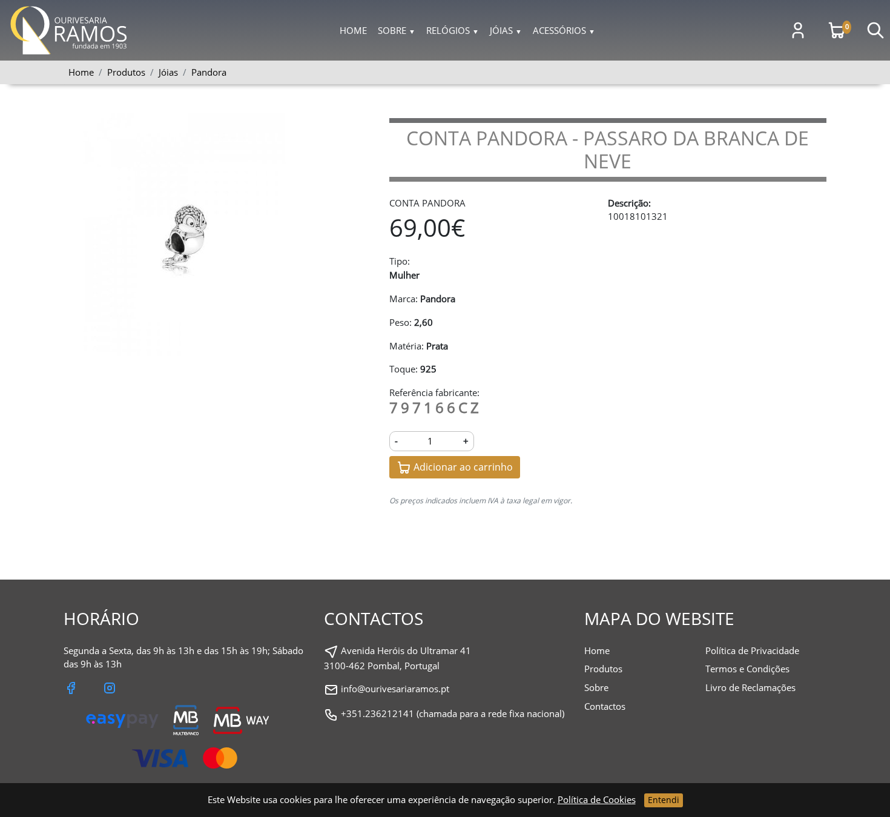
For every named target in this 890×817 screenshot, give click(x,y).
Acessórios (564, 30)
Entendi (663, 799)
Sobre (396, 30)
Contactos (604, 706)
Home (353, 30)
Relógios (452, 30)
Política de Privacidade (752, 650)
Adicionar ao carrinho (462, 467)
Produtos (603, 669)
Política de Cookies (597, 799)
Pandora (208, 72)
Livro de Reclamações (750, 687)
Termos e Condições (747, 669)
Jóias (506, 30)
